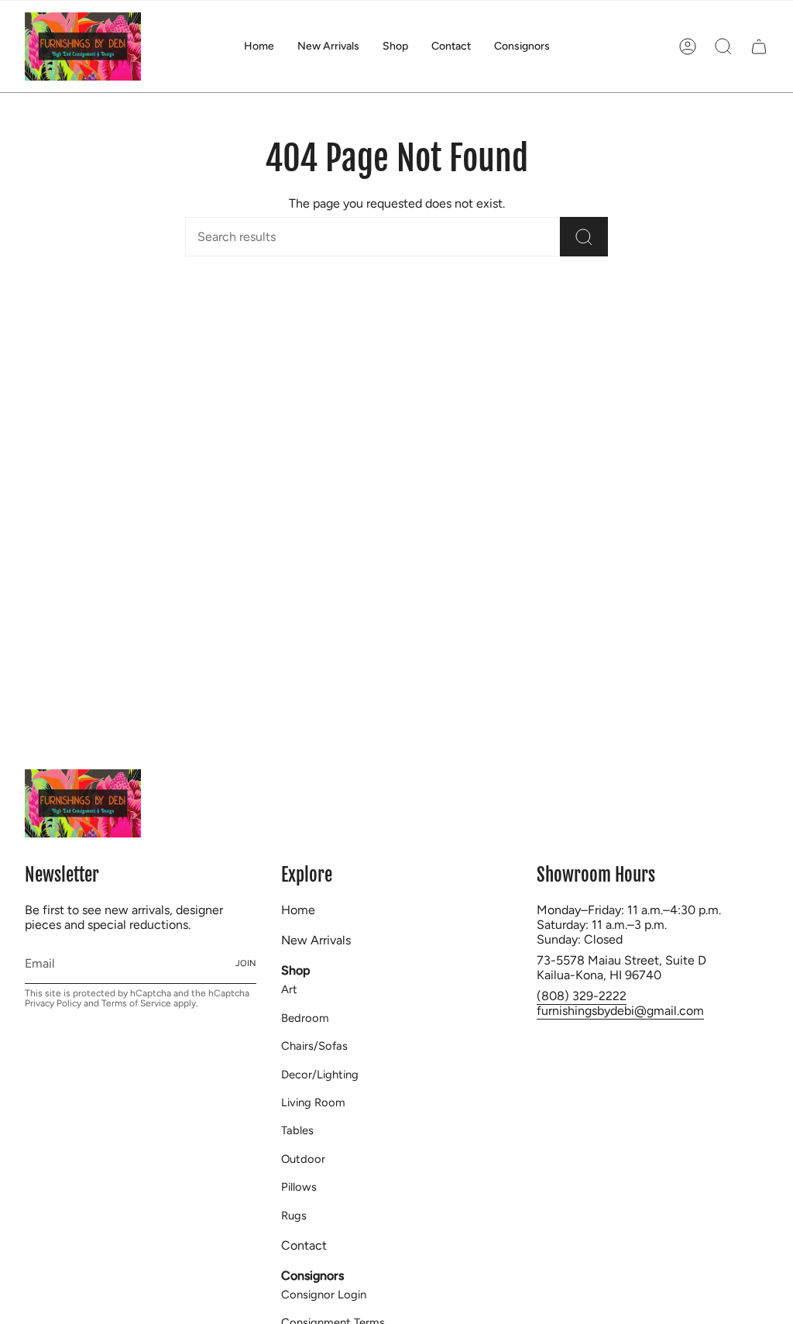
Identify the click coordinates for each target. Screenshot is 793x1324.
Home (298, 910)
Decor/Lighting (320, 1075)
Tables (297, 1130)
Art (289, 989)
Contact (304, 1245)
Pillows (299, 1187)
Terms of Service (136, 1003)
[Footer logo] (83, 803)
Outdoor (303, 1159)
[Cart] (759, 46)
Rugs (294, 1216)
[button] (395, 46)
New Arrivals (316, 940)
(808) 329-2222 (582, 996)
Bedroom (305, 1018)
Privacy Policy (53, 1003)
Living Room (313, 1102)
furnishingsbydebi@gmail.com (620, 1010)
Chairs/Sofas (314, 1046)
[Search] (584, 236)
